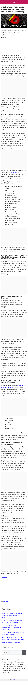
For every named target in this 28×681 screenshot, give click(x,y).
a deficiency (15, 172)
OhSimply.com (16, 679)
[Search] (24, 652)
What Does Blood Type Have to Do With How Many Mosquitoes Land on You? (14, 615)
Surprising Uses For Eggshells (11, 642)
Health (5, 601)
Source (4, 577)
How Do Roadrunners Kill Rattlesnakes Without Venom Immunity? (11, 627)
